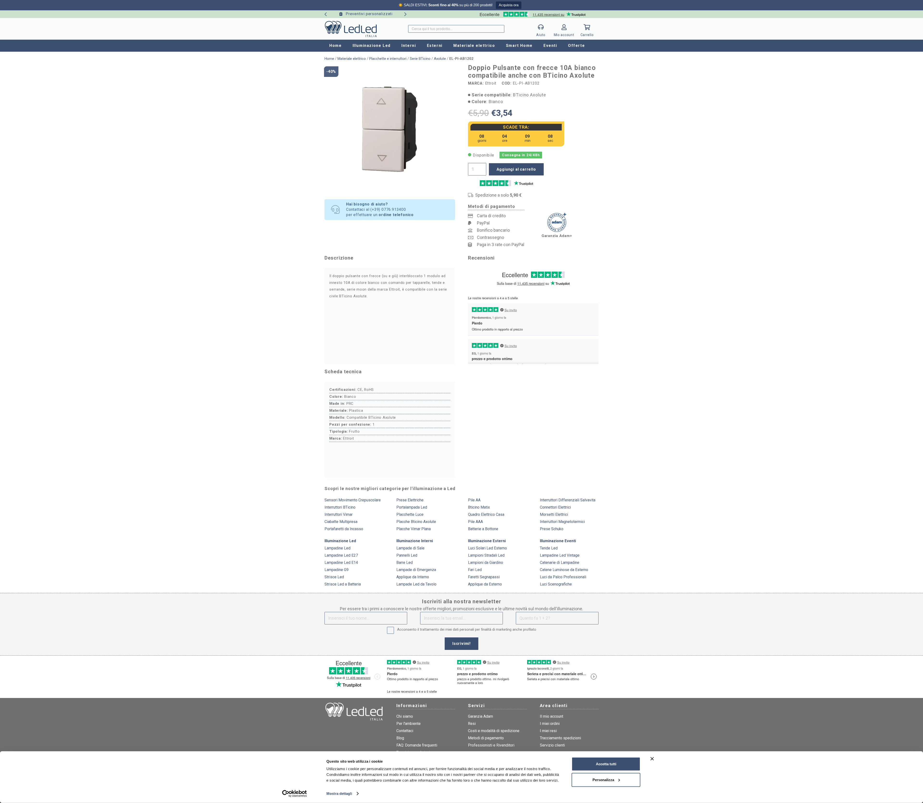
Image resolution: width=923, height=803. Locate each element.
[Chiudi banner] (652, 758)
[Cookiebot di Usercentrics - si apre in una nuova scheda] (295, 793)
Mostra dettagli (339, 793)
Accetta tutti (606, 764)
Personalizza (603, 780)
